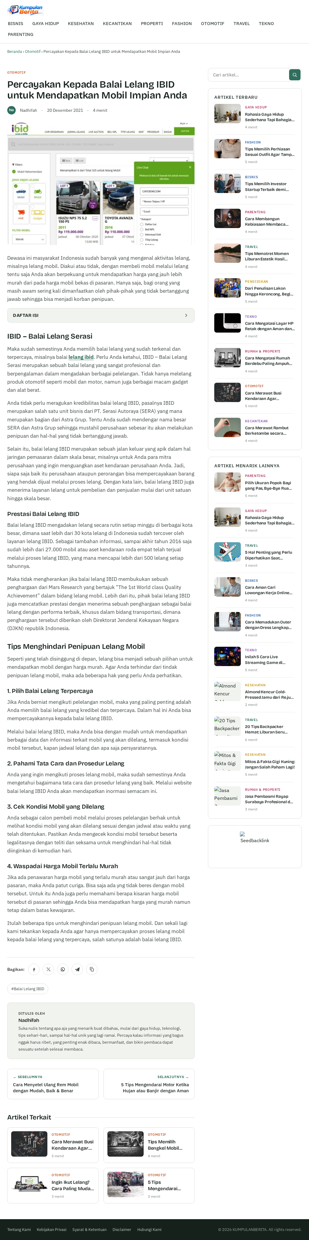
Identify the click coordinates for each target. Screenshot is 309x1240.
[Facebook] (34, 969)
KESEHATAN (81, 23)
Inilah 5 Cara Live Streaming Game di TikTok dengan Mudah (266, 659)
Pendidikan (256, 281)
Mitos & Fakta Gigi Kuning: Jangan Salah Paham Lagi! (270, 764)
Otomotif (32, 51)
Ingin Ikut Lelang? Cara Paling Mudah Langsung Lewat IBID (72, 1186)
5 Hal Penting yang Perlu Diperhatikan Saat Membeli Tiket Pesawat (268, 555)
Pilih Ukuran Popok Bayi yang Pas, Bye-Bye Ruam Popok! (268, 485)
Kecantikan (256, 421)
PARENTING (20, 34)
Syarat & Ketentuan (89, 1229)
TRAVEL (242, 23)
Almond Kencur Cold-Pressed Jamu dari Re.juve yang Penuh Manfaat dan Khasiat (270, 694)
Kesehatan (255, 685)
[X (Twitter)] (48, 969)
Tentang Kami (19, 1229)
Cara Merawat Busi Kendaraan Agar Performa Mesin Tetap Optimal (72, 1145)
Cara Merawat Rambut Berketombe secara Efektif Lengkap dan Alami (270, 430)
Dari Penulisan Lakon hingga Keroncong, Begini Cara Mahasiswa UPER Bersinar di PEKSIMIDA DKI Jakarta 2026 (269, 291)
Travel (251, 247)
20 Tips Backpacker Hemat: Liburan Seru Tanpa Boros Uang (264, 729)
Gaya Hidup (256, 107)
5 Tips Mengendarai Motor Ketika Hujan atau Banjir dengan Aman (169, 1186)
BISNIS (15, 23)
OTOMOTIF (213, 23)
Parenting (255, 212)
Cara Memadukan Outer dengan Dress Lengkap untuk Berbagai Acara (268, 625)
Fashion (253, 142)
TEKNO (266, 23)
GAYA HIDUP (45, 23)
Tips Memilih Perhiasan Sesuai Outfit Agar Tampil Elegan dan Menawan (269, 152)
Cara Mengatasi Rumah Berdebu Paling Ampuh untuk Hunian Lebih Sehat (269, 361)
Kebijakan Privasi (51, 1229)
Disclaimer (122, 1229)
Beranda (14, 51)
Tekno (251, 316)
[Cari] (295, 74)
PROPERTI (152, 23)
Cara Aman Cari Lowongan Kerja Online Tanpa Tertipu (267, 590)
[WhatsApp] (62, 969)
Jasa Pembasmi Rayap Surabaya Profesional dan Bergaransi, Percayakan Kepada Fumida (270, 799)
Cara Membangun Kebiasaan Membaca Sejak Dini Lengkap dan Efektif (267, 221)
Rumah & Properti (263, 351)
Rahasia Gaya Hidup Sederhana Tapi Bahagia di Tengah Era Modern (268, 117)
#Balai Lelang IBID (27, 988)
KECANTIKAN (117, 23)
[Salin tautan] (91, 969)
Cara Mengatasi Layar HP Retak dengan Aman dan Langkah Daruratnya (269, 326)
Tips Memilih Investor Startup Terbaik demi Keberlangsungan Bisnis (268, 186)
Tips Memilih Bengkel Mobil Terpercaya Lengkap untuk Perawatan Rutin (166, 1145)
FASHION (182, 23)
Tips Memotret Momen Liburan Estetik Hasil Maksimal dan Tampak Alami (266, 256)
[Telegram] (77, 969)
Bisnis (251, 177)
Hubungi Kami (149, 1229)
